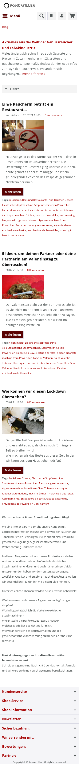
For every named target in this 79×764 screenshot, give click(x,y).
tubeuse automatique (14, 493)
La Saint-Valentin (43, 358)
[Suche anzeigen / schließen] (41, 16)
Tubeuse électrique (13, 363)
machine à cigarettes (61, 493)
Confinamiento (10, 498)
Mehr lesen (13, 192)
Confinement (41, 503)
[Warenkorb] (72, 16)
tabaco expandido (56, 498)
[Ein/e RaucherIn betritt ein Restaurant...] (39, 135)
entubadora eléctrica (14, 230)
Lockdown (15, 478)
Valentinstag (16, 342)
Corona (26, 478)
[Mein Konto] (62, 16)
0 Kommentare (53, 115)
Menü (15, 15)
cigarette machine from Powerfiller (22, 488)
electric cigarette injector (22, 220)
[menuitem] (11, 16)
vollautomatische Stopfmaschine (21, 348)
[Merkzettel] (51, 16)
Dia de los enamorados (26, 368)
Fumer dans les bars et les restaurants (24, 210)
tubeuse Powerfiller (47, 215)
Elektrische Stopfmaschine (17, 205)
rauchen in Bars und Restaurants (28, 200)
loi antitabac (55, 210)
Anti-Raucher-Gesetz (61, 200)
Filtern (14, 89)
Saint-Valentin (62, 358)
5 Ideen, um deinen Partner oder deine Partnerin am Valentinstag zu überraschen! (39, 259)
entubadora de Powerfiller (43, 230)
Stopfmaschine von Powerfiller (52, 205)
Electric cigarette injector (53, 483)
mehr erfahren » (34, 74)
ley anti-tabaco (62, 225)
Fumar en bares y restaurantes (34, 225)
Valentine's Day (25, 353)
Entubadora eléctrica (53, 368)
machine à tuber (24, 215)
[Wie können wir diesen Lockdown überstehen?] (39, 420)
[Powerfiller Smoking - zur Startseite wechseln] (19, 6)
